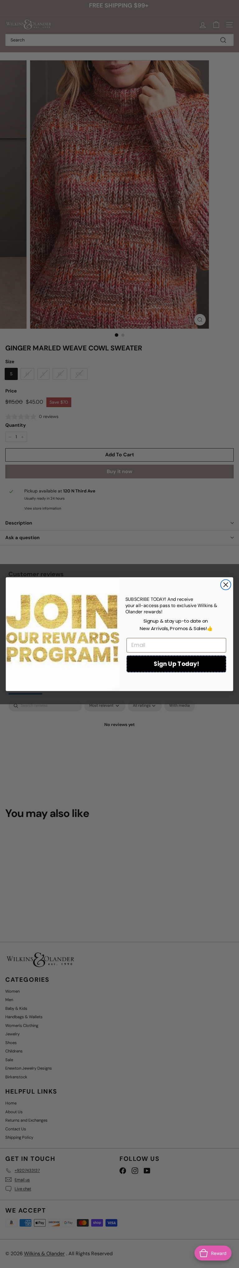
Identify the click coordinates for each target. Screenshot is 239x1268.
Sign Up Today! (176, 663)
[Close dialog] (226, 584)
